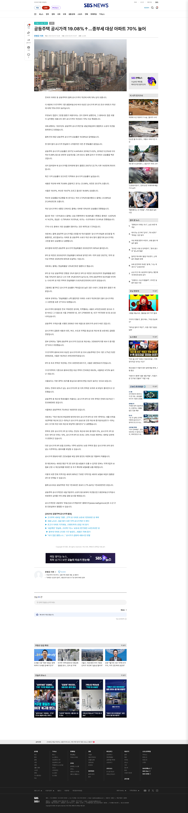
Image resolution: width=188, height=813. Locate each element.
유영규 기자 (49, 572)
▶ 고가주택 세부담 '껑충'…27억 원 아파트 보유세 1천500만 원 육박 (72, 517)
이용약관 (66, 790)
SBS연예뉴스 (146, 768)
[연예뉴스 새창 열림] (143, 81)
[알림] (157, 7)
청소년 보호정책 (125, 803)
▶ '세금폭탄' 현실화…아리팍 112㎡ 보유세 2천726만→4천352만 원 (72, 528)
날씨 (125, 754)
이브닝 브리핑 (74, 757)
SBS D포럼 (145, 773)
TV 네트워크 (37, 775)
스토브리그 (109, 762)
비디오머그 (109, 751)
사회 (58, 14)
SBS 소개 (38, 791)
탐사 (89, 777)
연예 (86, 14)
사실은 (90, 754)
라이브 (126, 760)
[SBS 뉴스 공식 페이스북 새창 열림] (149, 790)
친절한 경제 (91, 760)
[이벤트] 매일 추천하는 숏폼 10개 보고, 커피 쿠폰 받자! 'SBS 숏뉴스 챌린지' (70, 741)
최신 (35, 754)
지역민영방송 (134, 791)
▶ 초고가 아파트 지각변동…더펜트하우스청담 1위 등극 (67, 524)
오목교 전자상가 (110, 774)
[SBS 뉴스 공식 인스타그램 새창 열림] (157, 790)
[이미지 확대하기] (36, 89)
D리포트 (90, 765)
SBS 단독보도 (92, 757)
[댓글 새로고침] (41, 597)
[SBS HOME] (157, 2)
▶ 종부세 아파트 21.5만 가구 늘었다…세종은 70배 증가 (68, 532)
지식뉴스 (144, 754)
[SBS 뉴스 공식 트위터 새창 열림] (153, 790)
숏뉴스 (126, 762)
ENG (135, 2)
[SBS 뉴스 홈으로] (96, 5)
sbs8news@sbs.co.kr (98, 798)
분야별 (36, 751)
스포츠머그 (109, 754)
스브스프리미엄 (146, 751)
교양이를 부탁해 (133, 427)
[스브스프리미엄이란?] (145, 386)
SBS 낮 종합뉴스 (74, 774)
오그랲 (130, 392)
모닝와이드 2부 (56, 762)
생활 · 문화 (37, 768)
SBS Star (145, 771)
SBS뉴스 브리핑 (74, 771)
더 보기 (123, 645)
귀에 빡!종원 (109, 757)
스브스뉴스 (109, 768)
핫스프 (130, 415)
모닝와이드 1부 (56, 760)
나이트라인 (55, 770)
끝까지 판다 (91, 774)
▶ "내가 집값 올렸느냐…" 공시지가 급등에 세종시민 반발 (67, 535)
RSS (125, 770)
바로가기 (126, 751)
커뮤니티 (144, 760)
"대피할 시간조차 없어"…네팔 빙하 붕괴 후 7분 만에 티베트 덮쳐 (65, 577)
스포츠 (80, 14)
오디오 (72, 762)
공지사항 (126, 779)
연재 (89, 751)
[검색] (152, 7)
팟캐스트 (144, 757)
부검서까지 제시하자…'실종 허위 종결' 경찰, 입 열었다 (62, 575)
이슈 (35, 778)
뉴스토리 (54, 773)
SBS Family (121, 791)
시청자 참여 (49, 791)
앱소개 (126, 768)
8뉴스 (41, 14)
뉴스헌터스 (55, 757)
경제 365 (91, 762)
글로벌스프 (131, 403)
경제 (53, 14)
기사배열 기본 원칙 (114, 803)
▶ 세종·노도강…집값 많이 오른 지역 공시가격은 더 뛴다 (67, 521)
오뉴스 (54, 768)
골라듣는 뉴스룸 (74, 766)
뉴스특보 (54, 775)
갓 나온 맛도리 (110, 771)
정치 (47, 14)
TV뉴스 (102, 14)
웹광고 (59, 790)
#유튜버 (146, 8)
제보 (125, 757)
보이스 (72, 769)
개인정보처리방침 (77, 790)
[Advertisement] (80, 632)
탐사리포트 (91, 770)
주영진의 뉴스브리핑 (57, 765)
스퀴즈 (144, 762)
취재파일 (94, 14)
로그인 (142, 2)
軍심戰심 (72, 754)
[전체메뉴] (35, 14)
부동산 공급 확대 (41, 23)
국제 (64, 14)
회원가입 (149, 2)
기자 (125, 765)
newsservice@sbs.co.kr (94, 801)
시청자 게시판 (128, 773)
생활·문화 (72, 14)
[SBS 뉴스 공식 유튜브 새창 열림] (145, 790)
